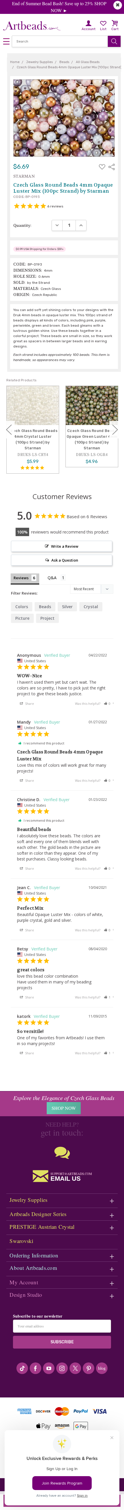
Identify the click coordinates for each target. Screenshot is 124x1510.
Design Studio (26, 1294)
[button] (107, 703)
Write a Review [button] (64, 546)
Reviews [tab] (21, 577)
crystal (91, 606)
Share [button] (29, 703)
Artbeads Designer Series (38, 1213)
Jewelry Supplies (28, 1199)
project (47, 618)
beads (45, 606)
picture (22, 618)
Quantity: (22, 225)
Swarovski (21, 1240)
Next (115, 430)
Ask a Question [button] (64, 560)
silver (67, 606)
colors (21, 606)
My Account (24, 1282)
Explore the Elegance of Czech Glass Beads (63, 1097)
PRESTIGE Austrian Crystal (42, 1226)
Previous (9, 430)
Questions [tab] (57, 578)
